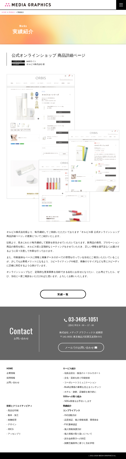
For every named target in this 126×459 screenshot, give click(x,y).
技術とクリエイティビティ (19, 406)
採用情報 (11, 378)
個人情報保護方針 (72, 429)
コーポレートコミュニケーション (80, 382)
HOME (4, 12)
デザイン (12, 424)
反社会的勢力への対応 (75, 438)
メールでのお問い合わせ (79, 347)
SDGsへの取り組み (72, 396)
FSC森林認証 (70, 424)
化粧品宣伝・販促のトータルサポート (82, 373)
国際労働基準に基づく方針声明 (79, 443)
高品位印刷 (13, 410)
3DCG (11, 429)
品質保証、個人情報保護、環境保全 (81, 420)
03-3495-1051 (82, 319)
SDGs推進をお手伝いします (77, 401)
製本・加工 (13, 415)
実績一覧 (63, 294)
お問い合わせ (13, 382)
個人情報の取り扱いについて (78, 434)
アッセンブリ (14, 434)
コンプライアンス (71, 410)
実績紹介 (12, 12)
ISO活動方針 (70, 415)
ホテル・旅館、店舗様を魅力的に (80, 392)
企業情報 (11, 373)
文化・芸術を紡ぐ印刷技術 (77, 378)
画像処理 (12, 420)
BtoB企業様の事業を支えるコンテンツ (82, 387)
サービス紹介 (69, 368)
